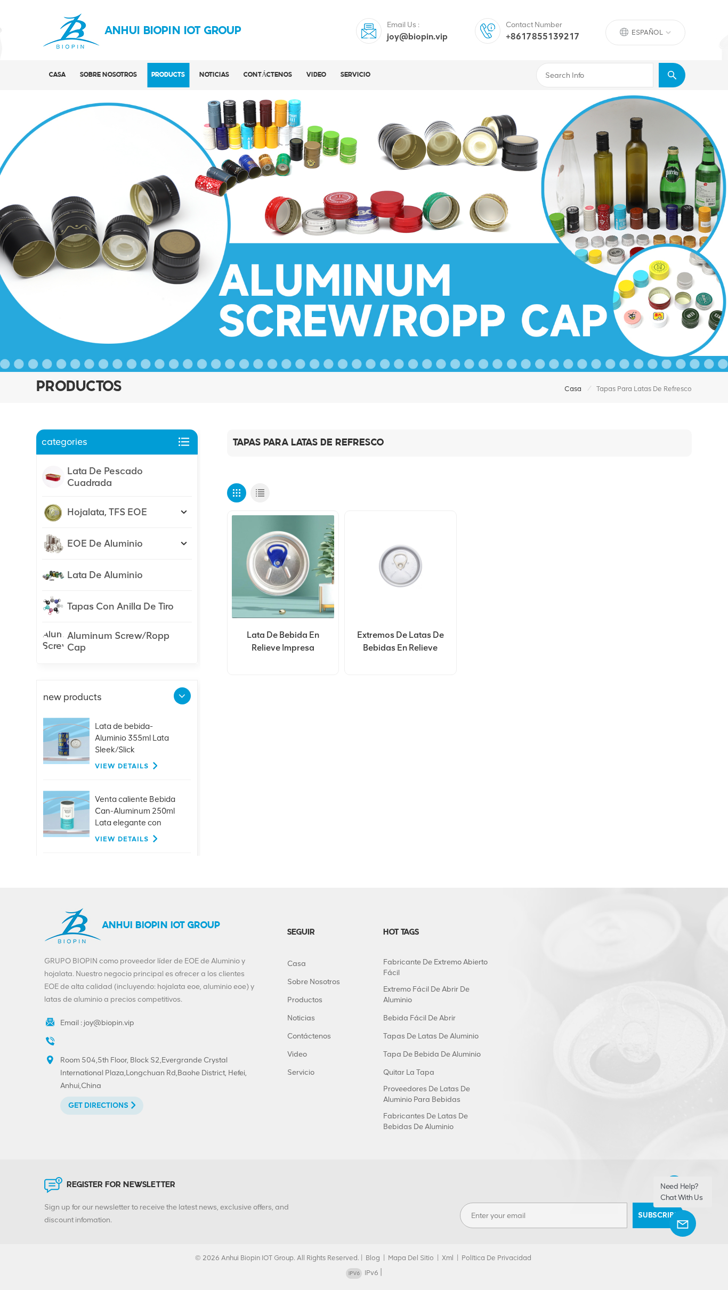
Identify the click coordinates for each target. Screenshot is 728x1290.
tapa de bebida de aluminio (432, 1054)
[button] (182, 695)
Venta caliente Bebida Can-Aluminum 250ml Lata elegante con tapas (135, 811)
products (168, 74)
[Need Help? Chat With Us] (682, 1223)
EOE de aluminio (105, 543)
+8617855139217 (543, 36)
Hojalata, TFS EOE (107, 512)
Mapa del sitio (411, 1258)
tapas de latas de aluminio (431, 1036)
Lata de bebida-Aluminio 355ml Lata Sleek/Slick (132, 737)
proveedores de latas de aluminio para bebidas (426, 1094)
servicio (355, 74)
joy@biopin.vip (417, 36)
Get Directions (98, 1105)
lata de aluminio (105, 575)
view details (122, 766)
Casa (57, 74)
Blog (373, 1258)
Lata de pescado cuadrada (105, 477)
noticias (214, 74)
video (316, 74)
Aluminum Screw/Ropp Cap (118, 641)
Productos (304, 999)
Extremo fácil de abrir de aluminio (426, 994)
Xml (448, 1258)
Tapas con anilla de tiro (120, 606)
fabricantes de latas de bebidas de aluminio (425, 1121)
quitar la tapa (408, 1072)
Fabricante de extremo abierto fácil (435, 967)
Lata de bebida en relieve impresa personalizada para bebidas (283, 642)
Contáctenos (268, 74)
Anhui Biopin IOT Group (173, 31)
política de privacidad (496, 1258)
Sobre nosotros (108, 74)
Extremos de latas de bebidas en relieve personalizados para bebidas (400, 642)
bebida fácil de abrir (419, 1018)
